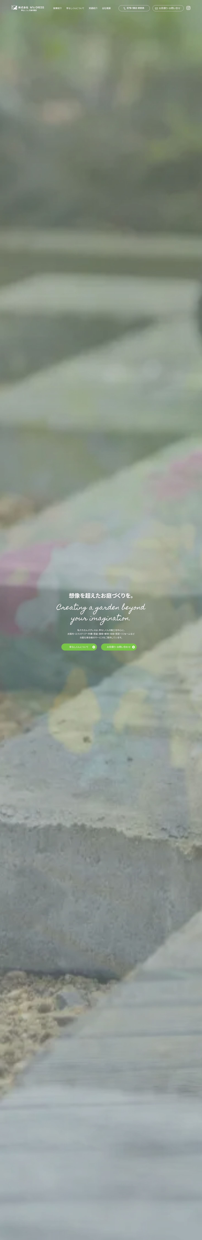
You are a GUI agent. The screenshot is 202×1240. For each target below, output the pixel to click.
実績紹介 (93, 8)
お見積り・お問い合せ (169, 8)
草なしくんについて (75, 8)
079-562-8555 (135, 8)
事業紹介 (57, 8)
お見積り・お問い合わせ (118, 646)
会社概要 (106, 8)
